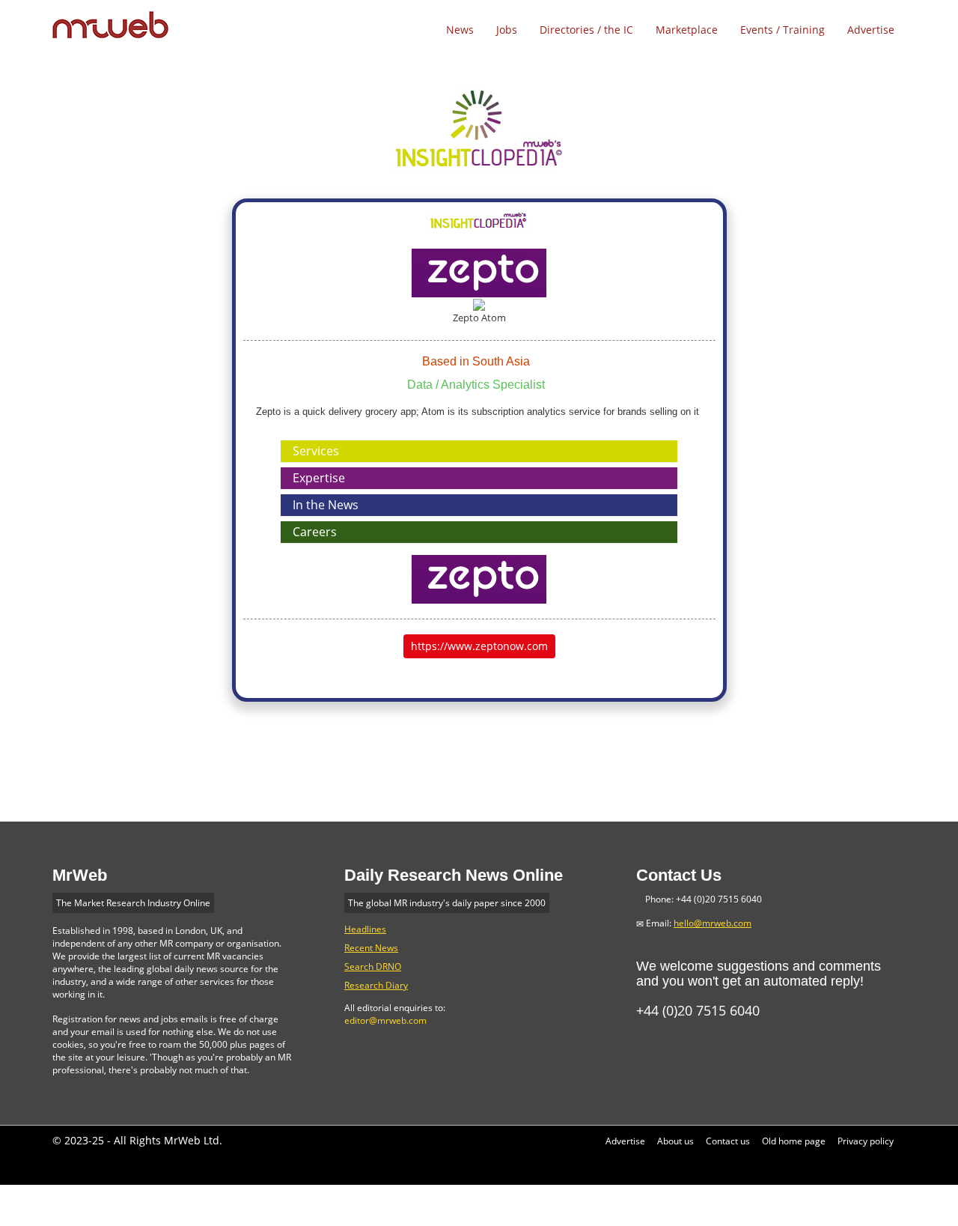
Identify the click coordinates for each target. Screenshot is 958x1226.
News (460, 29)
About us (675, 1141)
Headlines (365, 929)
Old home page (794, 1141)
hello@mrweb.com (712, 923)
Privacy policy (866, 1141)
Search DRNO (372, 966)
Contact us (728, 1141)
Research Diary (376, 985)
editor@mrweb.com (385, 1020)
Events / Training (782, 29)
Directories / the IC (586, 29)
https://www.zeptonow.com (479, 646)
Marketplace (687, 29)
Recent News (371, 947)
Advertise (870, 29)
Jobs (506, 29)
